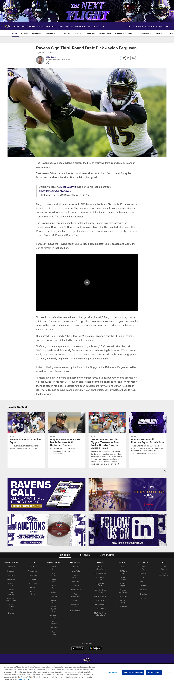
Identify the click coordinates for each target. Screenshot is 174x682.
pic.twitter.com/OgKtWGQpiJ (55, 190)
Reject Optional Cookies (133, 672)
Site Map (11, 613)
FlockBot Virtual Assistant (11, 592)
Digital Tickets (100, 604)
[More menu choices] (103, 26)
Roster (33, 567)
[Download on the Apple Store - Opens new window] (78, 648)
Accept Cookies (154, 672)
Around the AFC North (53, 609)
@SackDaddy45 (68, 186)
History (32, 587)
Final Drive (75, 581)
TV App (143, 577)
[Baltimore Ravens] (87, 660)
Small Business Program (11, 607)
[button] (87, 282)
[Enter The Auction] (46, 530)
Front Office (33, 583)
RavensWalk (123, 607)
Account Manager (100, 573)
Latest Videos (75, 567)
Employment (11, 571)
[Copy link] (134, 58)
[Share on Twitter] (124, 59)
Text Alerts (100, 609)
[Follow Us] (127, 530)
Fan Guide (123, 596)
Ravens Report (76, 590)
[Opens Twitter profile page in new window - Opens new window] (47, 62)
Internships (11, 575)
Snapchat (143, 594)
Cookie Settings (112, 672)
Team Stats (33, 575)
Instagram (143, 590)
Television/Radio (75, 611)
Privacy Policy (23, 679)
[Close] (170, 672)
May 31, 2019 (81, 194)
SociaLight (53, 596)
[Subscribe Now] (46, 494)
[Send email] (129, 59)
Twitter (143, 585)
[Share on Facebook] (119, 59)
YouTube (143, 598)
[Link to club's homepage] (7, 26)
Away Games (100, 600)
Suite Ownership (100, 596)
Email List (143, 573)
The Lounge (76, 600)
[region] (87, 672)
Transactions (32, 571)
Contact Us (11, 567)
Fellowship (11, 579)
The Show (75, 585)
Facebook (143, 581)
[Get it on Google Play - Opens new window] (95, 649)
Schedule (123, 567)
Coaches (33, 579)
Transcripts (53, 628)
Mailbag (53, 592)
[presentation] (165, 471)
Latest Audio (75, 571)
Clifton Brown (51, 57)
